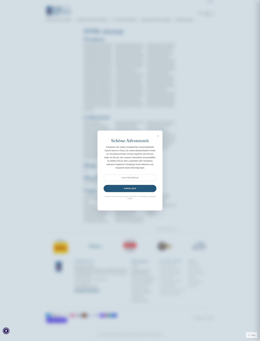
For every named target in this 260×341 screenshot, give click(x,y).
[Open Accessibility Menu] (6, 330)
